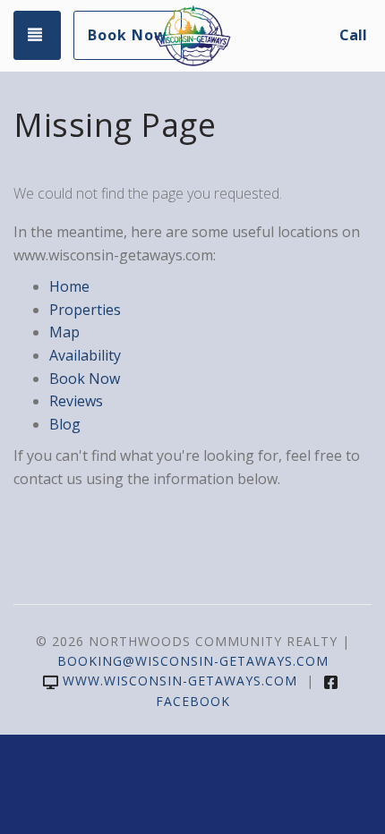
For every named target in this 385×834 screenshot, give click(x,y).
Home (69, 286)
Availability (85, 355)
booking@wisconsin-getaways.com (193, 660)
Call (353, 35)
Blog (65, 424)
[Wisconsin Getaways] (192, 35)
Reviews (76, 401)
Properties (85, 309)
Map (64, 332)
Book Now (127, 35)
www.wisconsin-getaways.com (180, 680)
